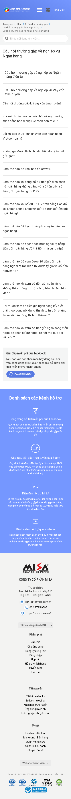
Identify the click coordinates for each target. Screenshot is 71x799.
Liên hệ (35, 672)
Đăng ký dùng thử (35, 651)
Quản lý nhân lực (35, 741)
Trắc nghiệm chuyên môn (35, 713)
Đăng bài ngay (23, 374)
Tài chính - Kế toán (35, 733)
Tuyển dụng (35, 667)
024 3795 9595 (38, 607)
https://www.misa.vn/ (38, 613)
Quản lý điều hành (35, 746)
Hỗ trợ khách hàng (35, 663)
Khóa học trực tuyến (35, 704)
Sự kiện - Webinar (35, 700)
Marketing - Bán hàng (35, 737)
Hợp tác (35, 659)
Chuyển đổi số (35, 750)
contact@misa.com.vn (38, 601)
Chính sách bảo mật (53, 774)
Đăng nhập (35, 655)
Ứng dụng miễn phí (35, 709)
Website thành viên (33, 763)
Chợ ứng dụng (35, 646)
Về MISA (35, 642)
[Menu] (39, 10)
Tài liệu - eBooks (35, 696)
